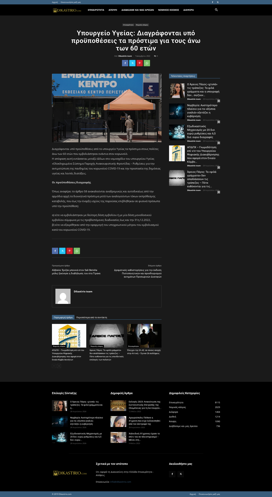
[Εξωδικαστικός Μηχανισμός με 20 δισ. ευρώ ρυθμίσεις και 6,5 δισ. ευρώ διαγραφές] (177, 132)
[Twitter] (217, 2)
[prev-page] (54, 366)
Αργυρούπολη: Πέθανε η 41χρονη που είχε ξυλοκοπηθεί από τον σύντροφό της (144, 420)
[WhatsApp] (147, 63)
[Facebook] (212, 2)
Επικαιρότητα (128, 25)
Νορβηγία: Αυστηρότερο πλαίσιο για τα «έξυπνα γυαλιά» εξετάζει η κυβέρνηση (86, 420)
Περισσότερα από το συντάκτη (91, 317)
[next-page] (59, 366)
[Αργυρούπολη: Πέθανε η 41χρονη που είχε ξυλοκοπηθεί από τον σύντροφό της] (118, 421)
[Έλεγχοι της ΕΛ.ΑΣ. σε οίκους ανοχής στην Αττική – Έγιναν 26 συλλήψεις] (144, 336)
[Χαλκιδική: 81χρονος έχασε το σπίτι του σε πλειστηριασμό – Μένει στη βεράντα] (118, 437)
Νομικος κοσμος (168, 9)
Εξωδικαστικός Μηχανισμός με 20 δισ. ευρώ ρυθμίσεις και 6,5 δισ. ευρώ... (86, 436)
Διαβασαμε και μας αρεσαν (138, 9)
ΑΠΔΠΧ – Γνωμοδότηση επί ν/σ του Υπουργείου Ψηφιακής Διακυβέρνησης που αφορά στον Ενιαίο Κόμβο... (203, 154)
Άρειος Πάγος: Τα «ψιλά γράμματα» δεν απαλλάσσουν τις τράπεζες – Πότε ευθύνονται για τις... (201, 179)
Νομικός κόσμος (142, 25)
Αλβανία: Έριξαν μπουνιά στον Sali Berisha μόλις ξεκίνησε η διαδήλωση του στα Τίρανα (76, 272)
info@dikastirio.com (120, 481)
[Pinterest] (139, 63)
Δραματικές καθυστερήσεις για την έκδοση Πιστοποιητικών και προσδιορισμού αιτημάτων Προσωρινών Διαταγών (138, 273)
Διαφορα (188, 9)
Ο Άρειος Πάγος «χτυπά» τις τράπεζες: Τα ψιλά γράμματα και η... (86, 404)
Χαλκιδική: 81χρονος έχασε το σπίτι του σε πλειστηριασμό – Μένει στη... (144, 436)
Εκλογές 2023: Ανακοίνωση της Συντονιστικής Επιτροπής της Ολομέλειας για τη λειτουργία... (145, 404)
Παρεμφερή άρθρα (63, 317)
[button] (216, 10)
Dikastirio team (125, 56)
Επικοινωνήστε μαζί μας (71, 2)
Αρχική (55, 2)
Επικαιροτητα (96, 9)
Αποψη (113, 9)
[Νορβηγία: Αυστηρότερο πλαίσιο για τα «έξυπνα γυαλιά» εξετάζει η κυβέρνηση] (177, 111)
